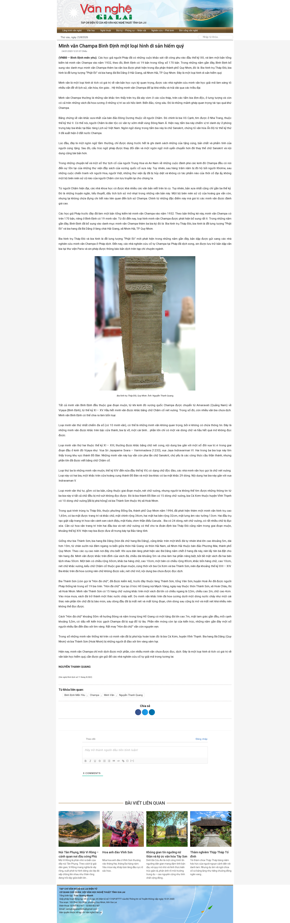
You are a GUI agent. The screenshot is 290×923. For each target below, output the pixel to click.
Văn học (91, 30)
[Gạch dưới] (95, 761)
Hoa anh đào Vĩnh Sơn (117, 852)
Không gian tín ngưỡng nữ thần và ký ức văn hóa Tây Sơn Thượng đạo (166, 856)
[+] (132, 760)
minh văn (109, 695)
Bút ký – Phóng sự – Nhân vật (131, 30)
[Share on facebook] (138, 712)
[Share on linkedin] (152, 712)
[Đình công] (99, 761)
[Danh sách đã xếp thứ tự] (104, 761)
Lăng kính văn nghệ (72, 30)
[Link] (123, 761)
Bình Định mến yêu (74, 695)
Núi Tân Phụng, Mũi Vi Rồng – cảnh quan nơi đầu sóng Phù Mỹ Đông (79, 856)
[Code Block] (118, 761)
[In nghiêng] (90, 761)
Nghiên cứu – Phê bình (162, 30)
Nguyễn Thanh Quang (131, 695)
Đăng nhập (201, 739)
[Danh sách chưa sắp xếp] (109, 761)
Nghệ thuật (105, 30)
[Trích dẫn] (113, 761)
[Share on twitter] (145, 712)
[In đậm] (85, 761)
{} (127, 760)
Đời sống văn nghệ (188, 30)
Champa (94, 695)
